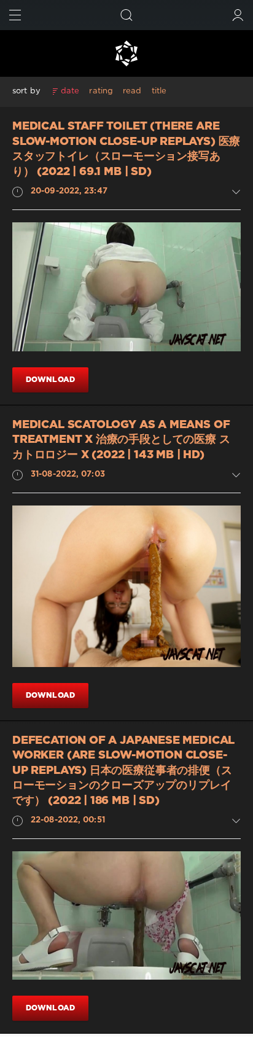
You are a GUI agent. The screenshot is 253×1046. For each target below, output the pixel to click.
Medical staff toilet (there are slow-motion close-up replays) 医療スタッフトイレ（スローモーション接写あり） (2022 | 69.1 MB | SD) (126, 149)
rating (101, 91)
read (132, 91)
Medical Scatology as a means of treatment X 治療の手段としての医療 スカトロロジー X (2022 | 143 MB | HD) (121, 440)
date (70, 91)
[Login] (238, 15)
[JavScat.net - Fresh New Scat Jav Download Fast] (126, 53)
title (159, 91)
